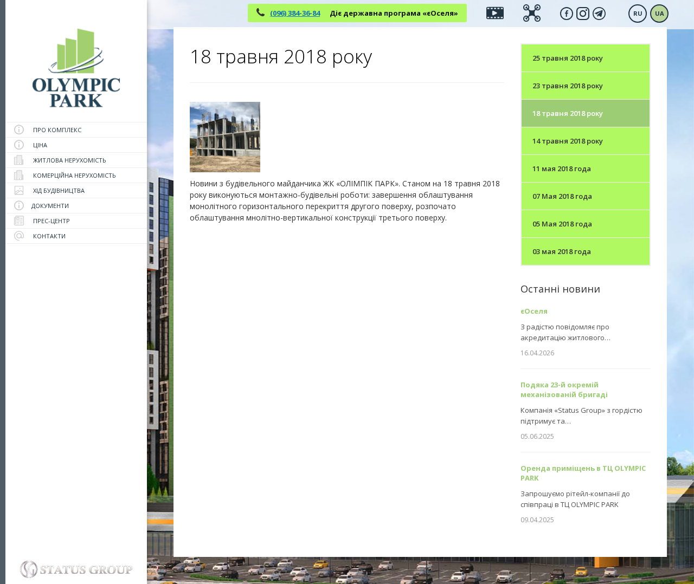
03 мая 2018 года (561, 251)
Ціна (39, 145)
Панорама (532, 9)
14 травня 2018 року (567, 141)
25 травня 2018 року (567, 58)
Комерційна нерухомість (73, 175)
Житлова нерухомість (68, 160)
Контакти (48, 236)
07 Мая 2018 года (562, 196)
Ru (637, 13)
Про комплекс (56, 130)
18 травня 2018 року (567, 113)
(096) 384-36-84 (295, 13)
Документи (50, 206)
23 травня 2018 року (567, 85)
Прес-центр (50, 221)
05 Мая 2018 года (562, 224)
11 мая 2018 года (561, 168)
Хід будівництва (58, 190)
